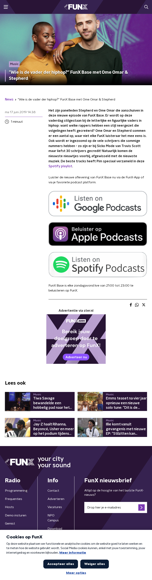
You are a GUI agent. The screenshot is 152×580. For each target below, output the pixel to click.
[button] (6, 7)
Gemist (10, 523)
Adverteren (56, 499)
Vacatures (55, 507)
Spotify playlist (60, 166)
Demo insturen (15, 515)
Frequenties (13, 499)
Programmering (16, 490)
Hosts (9, 507)
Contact (53, 490)
